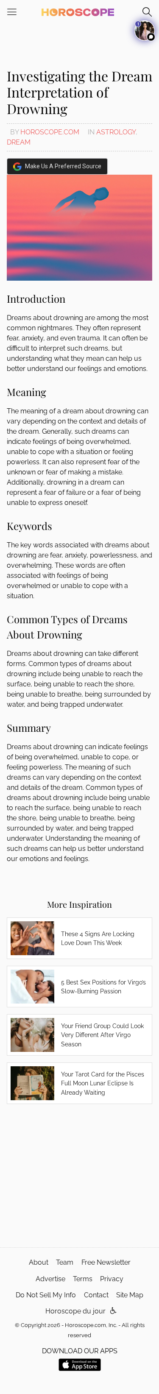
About (38, 1262)
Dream (19, 142)
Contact (96, 1295)
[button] (113, 1311)
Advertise (50, 1279)
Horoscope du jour (75, 1311)
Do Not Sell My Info (46, 1295)
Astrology (116, 132)
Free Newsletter (106, 1262)
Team (64, 1262)
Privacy (111, 1279)
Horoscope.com (49, 132)
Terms (82, 1279)
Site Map (129, 1295)
